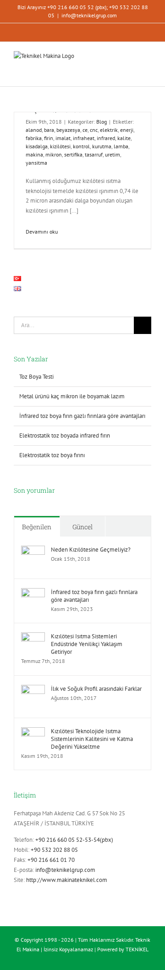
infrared (106, 138)
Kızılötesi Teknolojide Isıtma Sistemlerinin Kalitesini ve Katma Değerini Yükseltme (92, 739)
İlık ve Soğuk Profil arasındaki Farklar (96, 689)
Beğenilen (36, 526)
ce (85, 129)
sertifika (73, 154)
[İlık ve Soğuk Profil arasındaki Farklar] (33, 690)
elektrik (109, 129)
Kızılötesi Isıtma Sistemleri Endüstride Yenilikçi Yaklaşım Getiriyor (86, 644)
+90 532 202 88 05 (54, 850)
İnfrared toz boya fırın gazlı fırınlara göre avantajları (82, 416)
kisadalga (37, 146)
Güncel (82, 526)
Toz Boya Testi (36, 377)
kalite (124, 138)
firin (48, 138)
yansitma (36, 162)
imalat (63, 138)
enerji (126, 129)
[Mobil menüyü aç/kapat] (147, 62)
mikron (53, 154)
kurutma (101, 146)
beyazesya (68, 129)
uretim (112, 154)
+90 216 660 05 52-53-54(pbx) (74, 840)
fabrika (34, 138)
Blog (101, 121)
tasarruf (94, 154)
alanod (34, 129)
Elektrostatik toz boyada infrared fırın (64, 435)
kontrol (81, 146)
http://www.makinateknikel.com (66, 880)
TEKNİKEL (137, 949)
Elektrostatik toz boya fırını (52, 455)
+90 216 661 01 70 (51, 860)
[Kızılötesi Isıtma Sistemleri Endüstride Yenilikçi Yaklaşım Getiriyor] (33, 637)
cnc (94, 129)
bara (49, 129)
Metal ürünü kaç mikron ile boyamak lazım (72, 396)
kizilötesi (60, 146)
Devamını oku (42, 231)
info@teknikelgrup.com (89, 15)
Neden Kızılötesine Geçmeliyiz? (91, 549)
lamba (121, 146)
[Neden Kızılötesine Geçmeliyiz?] (33, 550)
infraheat (83, 138)
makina (34, 154)
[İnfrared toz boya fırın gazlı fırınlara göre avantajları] (33, 593)
